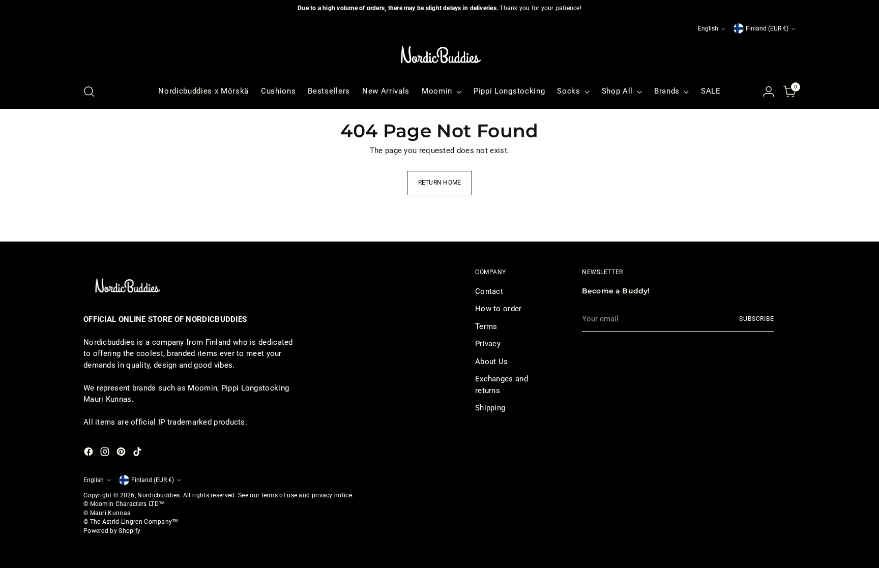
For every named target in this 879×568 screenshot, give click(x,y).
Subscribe (756, 318)
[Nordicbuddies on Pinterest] (122, 453)
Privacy (488, 343)
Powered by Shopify (111, 530)
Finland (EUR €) (767, 28)
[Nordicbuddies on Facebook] (89, 453)
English (708, 28)
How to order (498, 308)
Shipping (490, 407)
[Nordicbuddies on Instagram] (106, 453)
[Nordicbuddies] (439, 55)
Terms (486, 326)
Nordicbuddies (158, 495)
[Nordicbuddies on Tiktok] (138, 453)
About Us (491, 361)
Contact (489, 291)
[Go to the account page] (768, 91)
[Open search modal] (89, 91)
